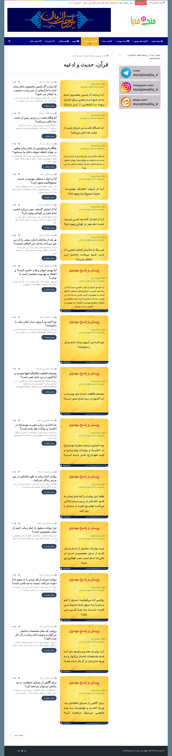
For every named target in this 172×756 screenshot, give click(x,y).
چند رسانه (106, 41)
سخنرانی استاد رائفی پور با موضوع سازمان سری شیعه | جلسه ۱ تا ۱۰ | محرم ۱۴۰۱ (100, 3)
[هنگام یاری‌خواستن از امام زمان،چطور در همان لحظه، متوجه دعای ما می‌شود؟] (84, 155)
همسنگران (62, 41)
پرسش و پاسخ (89, 41)
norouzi (52, 82)
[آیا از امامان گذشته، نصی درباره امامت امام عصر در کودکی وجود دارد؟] (84, 216)
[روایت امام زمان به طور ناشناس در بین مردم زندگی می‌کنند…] (84, 494)
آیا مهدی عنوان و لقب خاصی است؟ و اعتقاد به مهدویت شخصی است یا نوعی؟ (36, 274)
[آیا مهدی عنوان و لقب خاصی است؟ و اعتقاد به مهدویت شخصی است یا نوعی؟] (84, 288)
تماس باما (49, 41)
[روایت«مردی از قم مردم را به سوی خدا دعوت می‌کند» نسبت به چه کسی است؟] (84, 597)
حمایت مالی (34, 41)
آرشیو (75, 41)
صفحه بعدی (18, 735)
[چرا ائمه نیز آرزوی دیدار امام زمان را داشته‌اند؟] (84, 339)
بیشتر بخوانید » (49, 106)
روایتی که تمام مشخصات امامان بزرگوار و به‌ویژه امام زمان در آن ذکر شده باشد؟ (36, 634)
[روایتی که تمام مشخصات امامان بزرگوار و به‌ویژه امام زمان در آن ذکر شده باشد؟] (84, 649)
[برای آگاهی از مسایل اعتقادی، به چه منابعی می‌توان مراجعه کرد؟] (84, 700)
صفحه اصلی (156, 41)
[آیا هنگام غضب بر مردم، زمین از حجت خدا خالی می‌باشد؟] (84, 125)
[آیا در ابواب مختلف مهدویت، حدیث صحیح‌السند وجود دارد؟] (84, 186)
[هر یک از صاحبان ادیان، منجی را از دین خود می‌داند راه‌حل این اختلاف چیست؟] (84, 247)
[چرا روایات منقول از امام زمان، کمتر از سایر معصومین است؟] (84, 546)
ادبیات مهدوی (122, 41)
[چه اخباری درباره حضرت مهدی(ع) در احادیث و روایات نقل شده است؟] (84, 442)
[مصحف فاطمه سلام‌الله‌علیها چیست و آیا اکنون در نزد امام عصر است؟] (84, 391)
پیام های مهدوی (140, 41)
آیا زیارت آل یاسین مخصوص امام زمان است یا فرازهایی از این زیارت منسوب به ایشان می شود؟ (35, 90)
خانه (105, 56)
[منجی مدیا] (143, 21)
